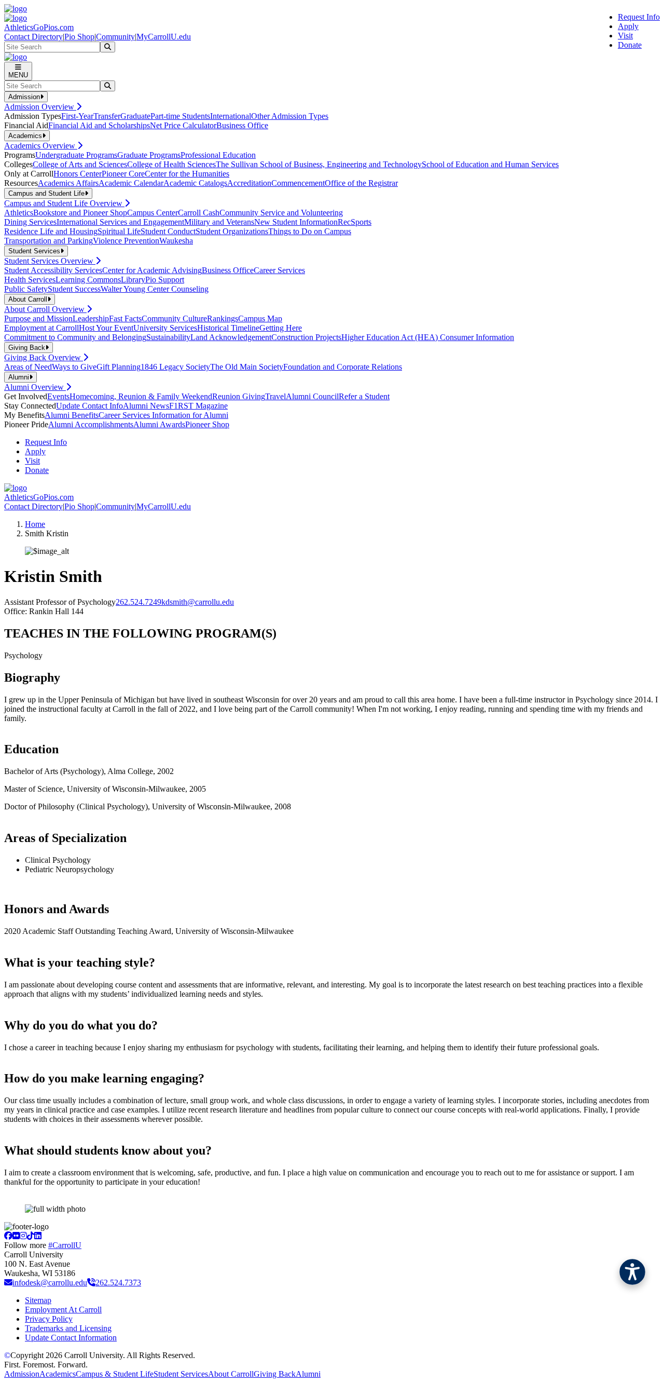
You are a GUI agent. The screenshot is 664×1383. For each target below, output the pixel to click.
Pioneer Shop (207, 424)
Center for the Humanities (187, 173)
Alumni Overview (35, 387)
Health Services (30, 279)
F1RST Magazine (198, 405)
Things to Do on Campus (309, 231)
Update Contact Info (89, 405)
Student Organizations (232, 231)
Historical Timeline (228, 327)
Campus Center (152, 212)
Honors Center (77, 173)
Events (58, 396)
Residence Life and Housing (51, 231)
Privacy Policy (49, 1318)
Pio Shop (79, 36)
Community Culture (174, 318)
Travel (275, 396)
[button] (632, 1272)
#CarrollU (64, 1245)
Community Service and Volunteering (281, 212)
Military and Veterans (219, 222)
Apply (628, 26)
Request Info (639, 16)
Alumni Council (312, 396)
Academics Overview (40, 145)
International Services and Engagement (120, 222)
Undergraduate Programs (76, 155)
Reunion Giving (238, 396)
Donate (630, 44)
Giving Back (275, 1374)
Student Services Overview (49, 260)
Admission (21, 1374)
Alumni (308, 1374)
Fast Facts (125, 318)
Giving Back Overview (43, 357)
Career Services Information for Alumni (163, 415)
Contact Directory (33, 36)
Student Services (181, 1374)
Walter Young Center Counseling (155, 288)
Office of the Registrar (361, 183)
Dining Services (30, 222)
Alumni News (146, 405)
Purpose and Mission (38, 318)
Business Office (242, 125)
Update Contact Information (71, 1337)
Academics (57, 1374)
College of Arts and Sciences (80, 164)
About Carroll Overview (45, 309)
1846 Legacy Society (175, 366)
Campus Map (260, 318)
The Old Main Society (246, 366)
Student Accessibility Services (53, 270)
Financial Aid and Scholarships (99, 125)
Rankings (222, 318)
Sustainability (168, 337)
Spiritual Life (119, 231)
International (230, 116)
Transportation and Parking (48, 240)
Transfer (106, 116)
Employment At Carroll (63, 1309)
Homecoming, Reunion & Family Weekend (141, 396)
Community (115, 36)
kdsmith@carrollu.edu (197, 602)
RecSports (354, 222)
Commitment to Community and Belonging (75, 337)
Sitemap (38, 1300)
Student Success (74, 288)
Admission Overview (40, 106)
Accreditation (249, 183)
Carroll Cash (198, 212)
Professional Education (218, 155)
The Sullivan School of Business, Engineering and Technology (319, 164)
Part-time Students (180, 116)
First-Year (77, 116)
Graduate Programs (149, 155)
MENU (18, 75)
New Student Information (296, 222)
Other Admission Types (289, 116)
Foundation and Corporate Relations (342, 366)
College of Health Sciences (171, 164)
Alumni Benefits (72, 415)
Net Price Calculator (183, 125)
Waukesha (176, 240)
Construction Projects (306, 337)
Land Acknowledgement (230, 337)
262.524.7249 (138, 602)
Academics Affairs (68, 183)
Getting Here (280, 327)
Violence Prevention (126, 240)
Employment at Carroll (41, 327)
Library (133, 279)
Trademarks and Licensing (68, 1328)
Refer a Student (364, 396)
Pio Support (164, 279)
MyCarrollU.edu (163, 36)
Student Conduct (168, 231)
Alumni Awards (159, 424)
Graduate (135, 116)
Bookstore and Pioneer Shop (80, 212)
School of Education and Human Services (490, 164)
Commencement (298, 183)
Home (35, 524)
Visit (625, 35)
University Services (165, 327)
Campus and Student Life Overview (64, 203)
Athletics (18, 212)
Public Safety (26, 288)
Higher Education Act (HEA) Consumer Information (427, 337)
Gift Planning (118, 366)
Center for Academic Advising (152, 270)
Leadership (91, 318)
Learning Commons (88, 279)
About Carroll (231, 1374)
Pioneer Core (123, 173)
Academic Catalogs (195, 183)
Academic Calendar (131, 183)
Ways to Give (74, 366)
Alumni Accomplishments (90, 424)
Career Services (279, 270)
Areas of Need (28, 366)
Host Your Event (106, 327)
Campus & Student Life (115, 1374)
